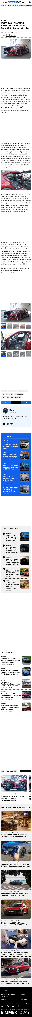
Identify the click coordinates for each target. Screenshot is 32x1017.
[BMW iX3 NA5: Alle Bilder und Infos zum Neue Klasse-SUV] (24, 455)
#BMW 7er (4, 391)
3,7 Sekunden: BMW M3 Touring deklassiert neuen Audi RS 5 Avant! (14, 924)
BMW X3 (3, 680)
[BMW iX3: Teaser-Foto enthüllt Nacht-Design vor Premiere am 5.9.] (24, 560)
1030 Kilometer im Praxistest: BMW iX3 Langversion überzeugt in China (16, 894)
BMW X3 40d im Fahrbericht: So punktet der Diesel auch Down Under (11, 684)
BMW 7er (16, 5)
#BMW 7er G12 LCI (23, 391)
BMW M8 (8, 545)
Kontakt (13, 994)
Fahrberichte (25, 999)
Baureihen (10, 5)
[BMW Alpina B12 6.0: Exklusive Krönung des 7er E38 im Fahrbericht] (26, 660)
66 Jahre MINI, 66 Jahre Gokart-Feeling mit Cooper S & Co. (12, 573)
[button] (29, 312)
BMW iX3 (5, 441)
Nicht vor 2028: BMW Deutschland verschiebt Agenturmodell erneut (12, 586)
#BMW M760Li (5, 397)
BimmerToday (4, 5)
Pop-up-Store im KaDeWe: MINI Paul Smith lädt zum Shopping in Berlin (14, 953)
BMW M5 (3, 692)
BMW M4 (3, 668)
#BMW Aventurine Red (7, 394)
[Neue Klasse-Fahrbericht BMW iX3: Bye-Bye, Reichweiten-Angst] (24, 444)
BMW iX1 (5, 474)
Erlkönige (3, 999)
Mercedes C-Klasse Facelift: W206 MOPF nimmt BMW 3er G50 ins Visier (15, 982)
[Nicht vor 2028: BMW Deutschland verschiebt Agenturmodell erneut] (24, 584)
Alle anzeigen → (25, 771)
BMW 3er (5, 486)
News (7, 581)
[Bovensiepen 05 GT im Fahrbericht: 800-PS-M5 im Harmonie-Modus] (26, 695)
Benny (11, 32)
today (16, 2)
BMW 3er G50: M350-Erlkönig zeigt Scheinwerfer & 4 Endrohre (10, 490)
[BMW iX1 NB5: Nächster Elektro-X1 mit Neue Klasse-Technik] (24, 477)
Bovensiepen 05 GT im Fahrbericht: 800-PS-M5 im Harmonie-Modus (11, 695)
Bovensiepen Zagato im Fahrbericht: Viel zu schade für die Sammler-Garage (10, 672)
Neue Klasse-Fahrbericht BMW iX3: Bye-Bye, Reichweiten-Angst (11, 445)
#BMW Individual (19, 394)
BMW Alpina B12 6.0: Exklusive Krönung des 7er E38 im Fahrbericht (10, 660)
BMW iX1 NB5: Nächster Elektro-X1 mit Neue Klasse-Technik (10, 479)
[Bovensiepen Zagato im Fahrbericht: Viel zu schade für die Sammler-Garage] (26, 671)
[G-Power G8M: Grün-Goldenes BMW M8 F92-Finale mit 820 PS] (24, 548)
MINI (7, 569)
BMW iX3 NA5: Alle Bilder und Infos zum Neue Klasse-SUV (10, 456)
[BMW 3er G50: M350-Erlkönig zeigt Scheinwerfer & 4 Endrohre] (24, 489)
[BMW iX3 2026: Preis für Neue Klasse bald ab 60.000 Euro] (24, 466)
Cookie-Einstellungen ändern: (8, 1004)
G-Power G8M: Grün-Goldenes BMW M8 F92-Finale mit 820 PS (12, 549)
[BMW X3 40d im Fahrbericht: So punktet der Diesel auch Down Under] (26, 683)
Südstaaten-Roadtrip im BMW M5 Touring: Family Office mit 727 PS (10, 707)
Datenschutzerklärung (23, 1004)
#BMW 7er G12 (12, 391)
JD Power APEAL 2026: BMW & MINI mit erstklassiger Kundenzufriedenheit (12, 798)
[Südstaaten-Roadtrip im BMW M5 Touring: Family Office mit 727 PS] (26, 707)
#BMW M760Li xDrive (16, 397)
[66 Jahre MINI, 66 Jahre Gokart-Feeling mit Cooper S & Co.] (24, 572)
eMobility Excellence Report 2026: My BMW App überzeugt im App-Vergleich (15, 865)
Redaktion (11, 664)
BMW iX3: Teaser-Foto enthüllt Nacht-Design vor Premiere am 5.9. (12, 561)
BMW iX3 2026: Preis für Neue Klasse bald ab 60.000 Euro (10, 467)
